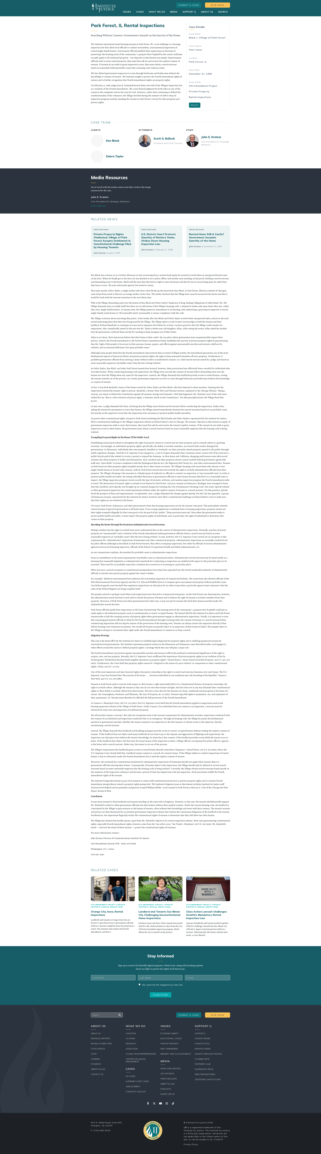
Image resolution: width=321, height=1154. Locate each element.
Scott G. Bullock (164, 138)
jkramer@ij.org (98, 205)
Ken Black (112, 140)
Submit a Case (188, 5)
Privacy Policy (191, 1144)
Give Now (217, 5)
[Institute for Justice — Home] (103, 8)
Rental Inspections (200, 97)
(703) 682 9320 (102, 1130)
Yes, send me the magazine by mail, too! (162, 984)
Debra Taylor (115, 156)
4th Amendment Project (203, 85)
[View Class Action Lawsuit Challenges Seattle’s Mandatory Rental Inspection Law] (208, 888)
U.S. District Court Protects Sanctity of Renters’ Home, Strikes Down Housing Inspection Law (158, 239)
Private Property (199, 91)
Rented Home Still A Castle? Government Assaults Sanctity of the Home (206, 237)
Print (195, 105)
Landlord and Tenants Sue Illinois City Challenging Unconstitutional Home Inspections (159, 915)
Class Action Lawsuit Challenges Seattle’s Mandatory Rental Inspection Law (206, 915)
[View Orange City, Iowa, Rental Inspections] (113, 888)
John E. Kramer (211, 137)
